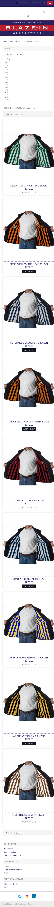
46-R (6, 85)
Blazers (17, 42)
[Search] (44, 12)
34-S (6, 62)
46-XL (7, 100)
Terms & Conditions (12, 855)
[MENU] (50, 3)
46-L (6, 95)
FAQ (6, 887)
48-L (6, 97)
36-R (6, 72)
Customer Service (11, 884)
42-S (6, 70)
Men (11, 42)
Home (5, 42)
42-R (6, 80)
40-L (6, 87)
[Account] (28, 15)
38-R (6, 75)
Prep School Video (12, 873)
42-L (6, 90)
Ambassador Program (13, 870)
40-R (6, 77)
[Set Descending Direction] (23, 114)
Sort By (9, 114)
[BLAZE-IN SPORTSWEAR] (27, 21)
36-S (6, 65)
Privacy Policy (10, 852)
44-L (6, 92)
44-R (6, 82)
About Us (8, 866)
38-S (6, 67)
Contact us (8, 849)
